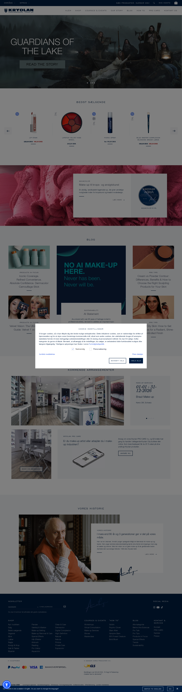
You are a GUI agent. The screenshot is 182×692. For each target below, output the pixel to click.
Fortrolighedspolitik (96, 344)
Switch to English (152, 689)
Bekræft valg (117, 361)
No (170, 689)
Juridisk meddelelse (47, 354)
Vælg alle (136, 361)
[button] (6, 684)
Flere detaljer (137, 354)
